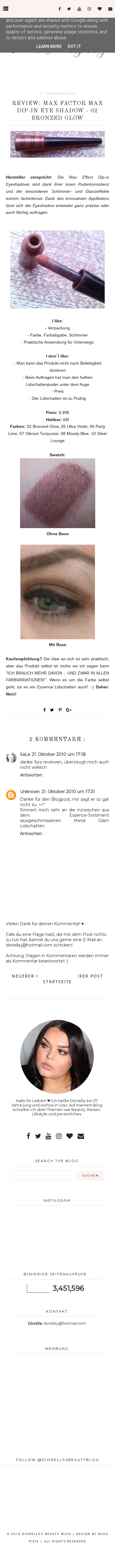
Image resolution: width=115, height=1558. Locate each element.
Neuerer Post (30, 976)
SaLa (25, 754)
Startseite (57, 981)
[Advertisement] (56, 1406)
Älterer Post (85, 976)
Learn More (49, 46)
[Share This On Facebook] (44, 710)
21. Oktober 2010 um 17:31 (68, 791)
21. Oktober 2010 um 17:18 (59, 754)
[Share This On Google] (69, 710)
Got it (74, 46)
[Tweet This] (53, 710)
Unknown (30, 791)
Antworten (31, 775)
